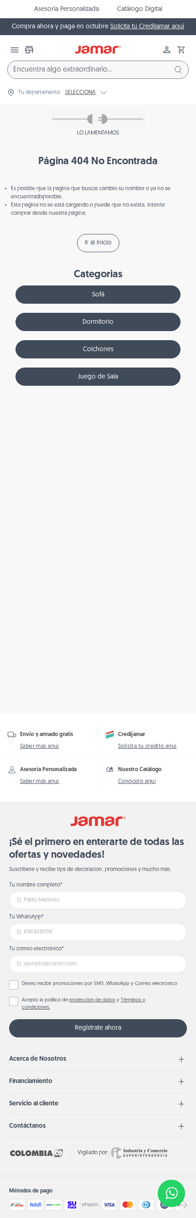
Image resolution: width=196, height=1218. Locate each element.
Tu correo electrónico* (36, 949)
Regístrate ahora (98, 1028)
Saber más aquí (39, 746)
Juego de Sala (98, 376)
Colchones (98, 349)
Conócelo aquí (137, 781)
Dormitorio (98, 322)
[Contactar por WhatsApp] (171, 1193)
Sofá (98, 294)
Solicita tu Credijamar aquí (147, 26)
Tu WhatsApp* (26, 917)
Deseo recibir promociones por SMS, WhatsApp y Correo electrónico (99, 983)
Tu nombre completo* (35, 885)
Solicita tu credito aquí (147, 746)
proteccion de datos (92, 1000)
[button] (181, 49)
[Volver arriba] (171, 1163)
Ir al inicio (98, 242)
